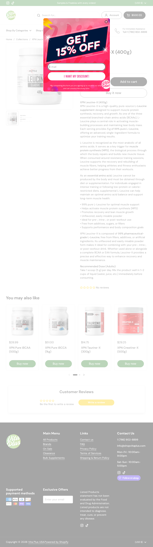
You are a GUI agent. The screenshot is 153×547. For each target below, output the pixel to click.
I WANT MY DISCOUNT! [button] (76, 76)
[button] (106, 22)
